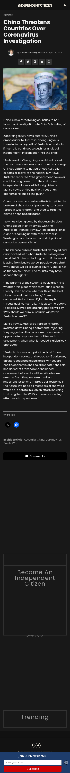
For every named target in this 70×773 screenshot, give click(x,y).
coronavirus (54, 439)
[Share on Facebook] (21, 62)
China (41, 439)
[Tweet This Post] (28, 62)
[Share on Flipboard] (35, 62)
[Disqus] (35, 502)
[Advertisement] (35, 674)
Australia (30, 439)
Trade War (10, 443)
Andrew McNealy (28, 52)
